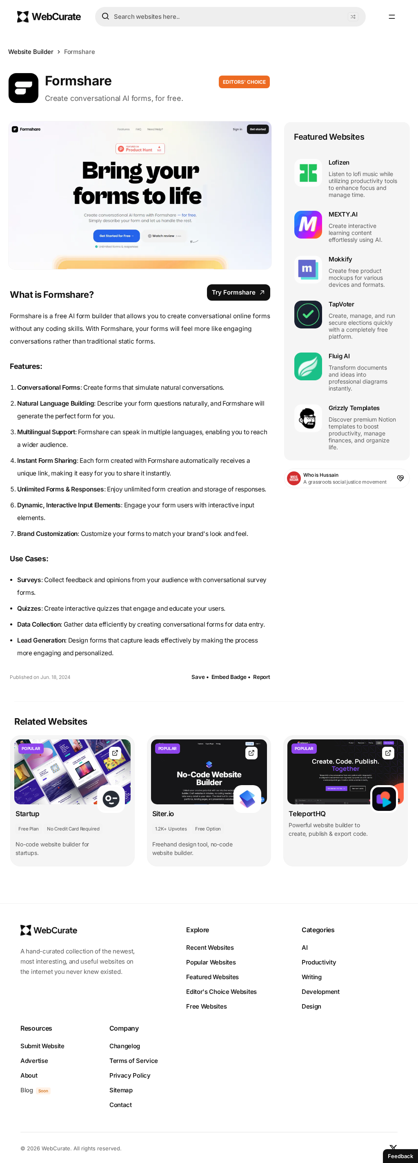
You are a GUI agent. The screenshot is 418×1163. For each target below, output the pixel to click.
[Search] (105, 16)
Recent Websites (210, 947)
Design (311, 1006)
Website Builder (30, 52)
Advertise (34, 1061)
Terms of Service (133, 1061)
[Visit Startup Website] (115, 753)
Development (321, 992)
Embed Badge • (231, 677)
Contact (120, 1105)
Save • (200, 677)
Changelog (124, 1046)
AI (304, 947)
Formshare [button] (79, 52)
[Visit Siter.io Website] (251, 753)
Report (261, 677)
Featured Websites (212, 977)
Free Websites (206, 1006)
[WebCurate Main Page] (49, 16)
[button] (353, 16)
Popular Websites (211, 962)
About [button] (29, 1075)
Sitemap (121, 1090)
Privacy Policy (130, 1075)
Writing (312, 977)
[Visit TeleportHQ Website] (388, 753)
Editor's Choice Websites (221, 992)
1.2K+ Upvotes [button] (171, 829)
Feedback (400, 1156)
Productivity (319, 962)
